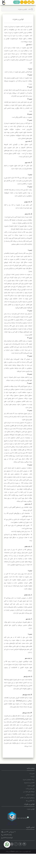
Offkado (12, 851)
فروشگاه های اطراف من (28, 792)
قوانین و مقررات (30, 786)
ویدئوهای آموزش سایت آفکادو (27, 798)
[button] (29, 3)
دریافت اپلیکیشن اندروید (28, 780)
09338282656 (7, 838)
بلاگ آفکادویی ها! (30, 801)
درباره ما (32, 777)
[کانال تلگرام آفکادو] (20, 844)
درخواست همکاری (30, 795)
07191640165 (7, 835)
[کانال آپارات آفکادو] (12, 844)
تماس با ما (32, 774)
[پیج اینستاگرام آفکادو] (24, 844)
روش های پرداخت (30, 789)
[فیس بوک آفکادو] (16, 844)
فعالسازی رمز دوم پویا (29, 783)
